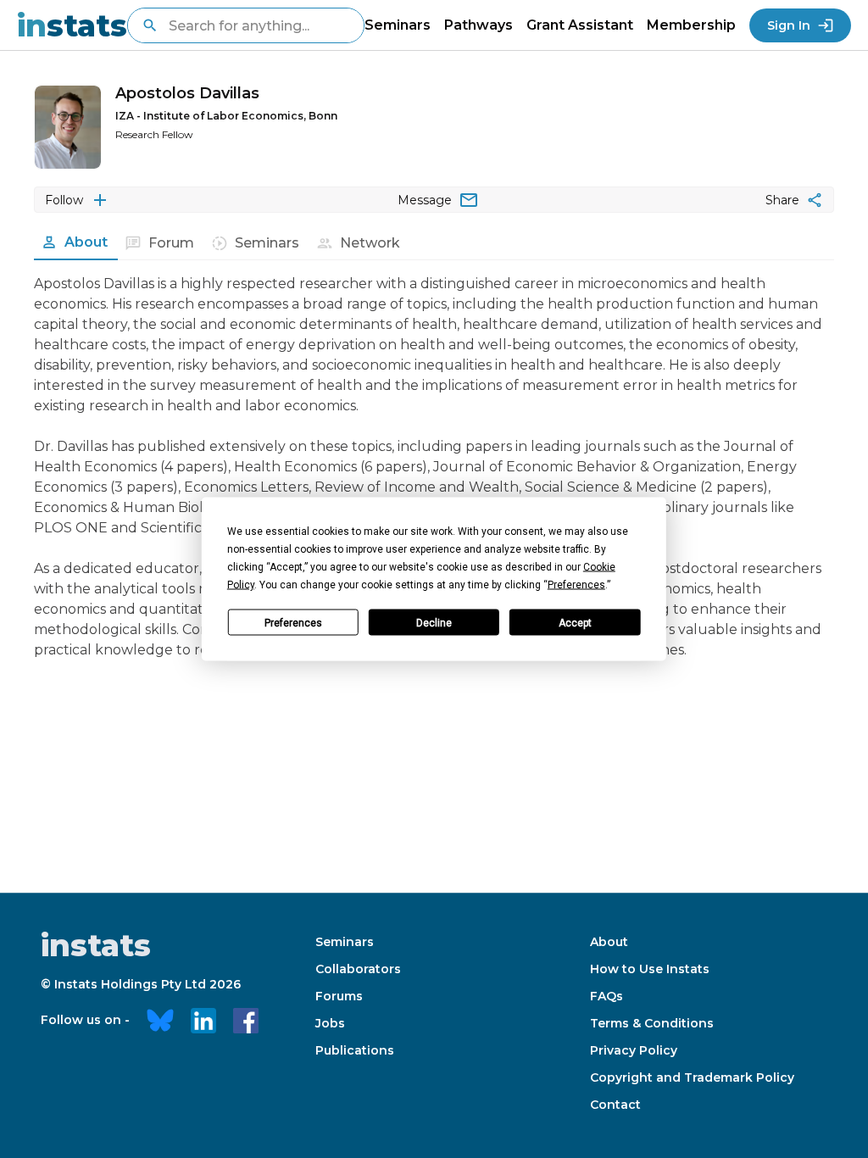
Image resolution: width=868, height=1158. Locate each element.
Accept (575, 622)
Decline (434, 622)
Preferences (293, 622)
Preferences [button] (576, 585)
